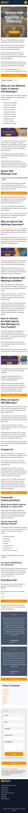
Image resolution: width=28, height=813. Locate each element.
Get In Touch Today (14, 75)
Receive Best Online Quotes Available (14, 193)
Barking (3, 597)
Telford (4, 696)
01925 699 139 (5, 798)
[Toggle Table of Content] (14, 80)
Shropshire (5, 691)
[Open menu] (25, 2)
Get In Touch (14, 492)
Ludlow (4, 703)
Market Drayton (6, 694)
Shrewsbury (6, 689)
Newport (5, 698)
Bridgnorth (5, 701)
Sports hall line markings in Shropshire (11, 228)
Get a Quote (13, 32)
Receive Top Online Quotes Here (14, 395)
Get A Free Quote (14, 679)
